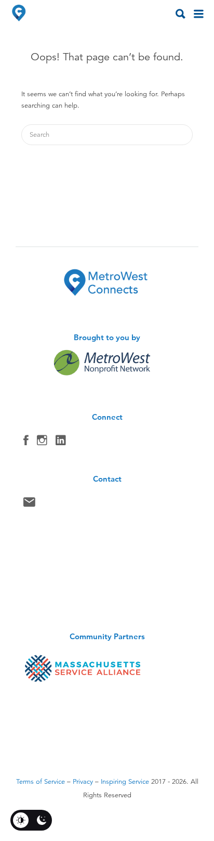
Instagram (42, 442)
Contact (29, 504)
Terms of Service (40, 782)
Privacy (83, 782)
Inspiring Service (125, 782)
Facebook (26, 442)
